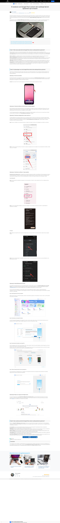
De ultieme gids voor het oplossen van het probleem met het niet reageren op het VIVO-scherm (43, 467)
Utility (37, 1)
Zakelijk (41, 1)
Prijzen (31, 3)
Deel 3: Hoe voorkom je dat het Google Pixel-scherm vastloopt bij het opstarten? (21, 43)
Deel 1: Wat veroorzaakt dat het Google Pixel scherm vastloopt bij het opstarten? (21, 41)
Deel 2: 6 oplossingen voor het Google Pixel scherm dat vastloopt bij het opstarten (21, 42)
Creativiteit (28, 1)
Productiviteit (33, 1)
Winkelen (49, 1)
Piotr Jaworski (17, 473)
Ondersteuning (44, 1)
